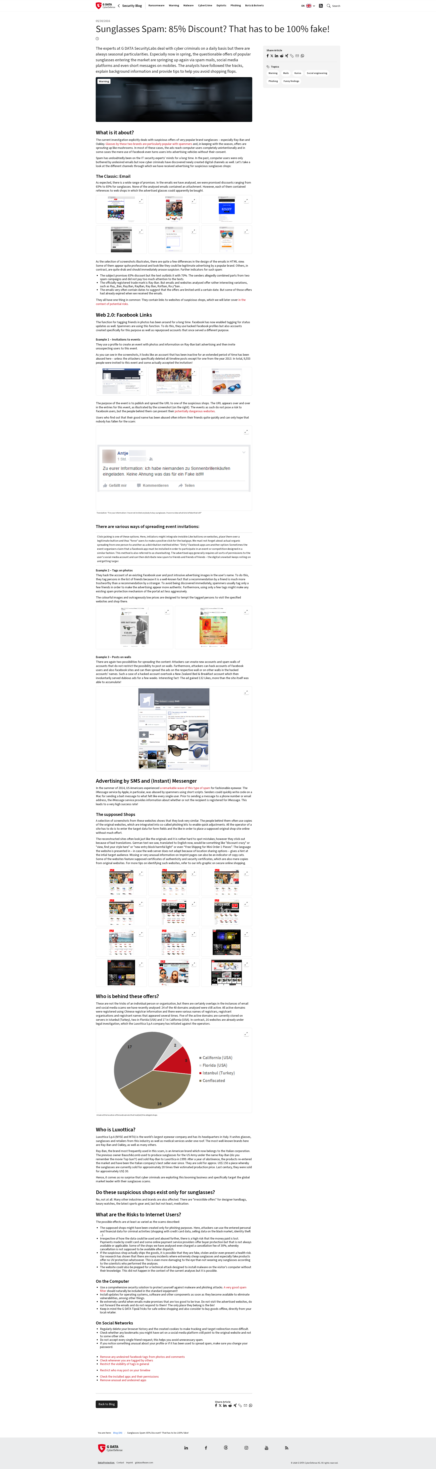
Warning (174, 5)
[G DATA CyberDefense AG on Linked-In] (186, 1448)
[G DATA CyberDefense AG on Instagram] (246, 1448)
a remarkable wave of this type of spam (185, 788)
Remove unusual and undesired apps (123, 1380)
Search (336, 5)
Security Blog (132, 5)
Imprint (129, 1462)
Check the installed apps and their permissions (129, 1377)
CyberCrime (205, 5)
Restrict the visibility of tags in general (124, 1364)
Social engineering (317, 73)
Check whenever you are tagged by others (126, 1360)
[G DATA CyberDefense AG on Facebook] (206, 1448)
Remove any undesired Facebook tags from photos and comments (142, 1357)
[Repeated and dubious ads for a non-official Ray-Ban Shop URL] (226, 381)
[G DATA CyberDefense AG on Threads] (226, 1448)
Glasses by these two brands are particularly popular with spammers (149, 144)
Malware (188, 5)
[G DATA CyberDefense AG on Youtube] (266, 1448)
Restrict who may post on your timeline (125, 1370)
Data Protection (106, 1462)
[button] (216, 1406)
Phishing (236, 5)
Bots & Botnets (254, 5)
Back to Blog (106, 1404)
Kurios (297, 73)
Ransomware (157, 5)
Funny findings (291, 81)
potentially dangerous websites (195, 411)
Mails (286, 73)
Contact (120, 1462)
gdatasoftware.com (144, 1462)
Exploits (221, 5)
